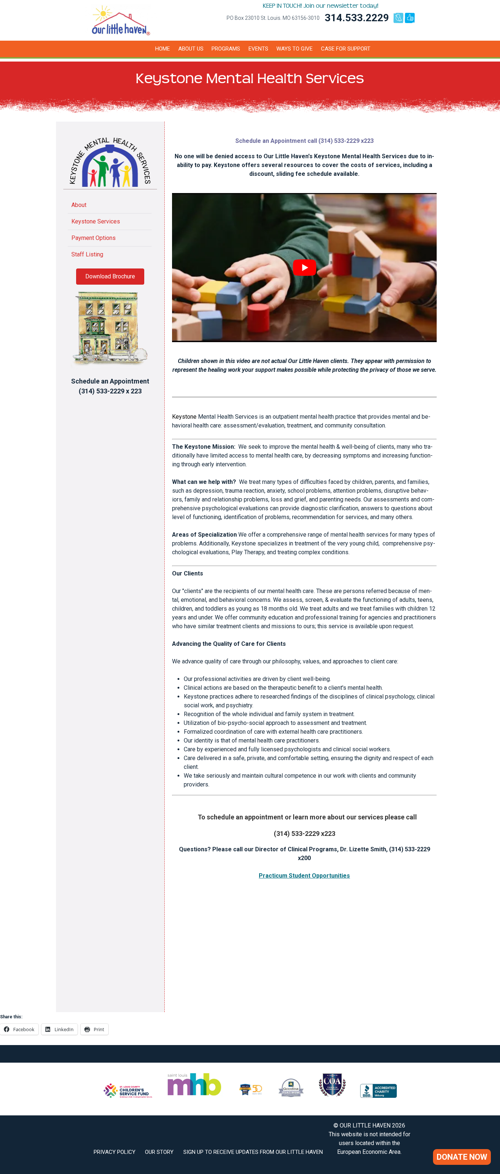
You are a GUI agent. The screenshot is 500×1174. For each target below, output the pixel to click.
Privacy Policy (114, 1152)
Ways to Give (294, 48)
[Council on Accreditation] (332, 1095)
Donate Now (462, 1157)
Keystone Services (95, 221)
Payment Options (93, 237)
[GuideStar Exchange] (291, 1095)
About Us (191, 48)
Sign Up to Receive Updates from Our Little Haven (253, 1152)
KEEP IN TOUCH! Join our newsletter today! (320, 6)
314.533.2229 (357, 18)
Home (162, 48)
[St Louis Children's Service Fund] (128, 1095)
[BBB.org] (378, 1095)
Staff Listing (87, 254)
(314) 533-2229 (101, 391)
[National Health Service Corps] (250, 1095)
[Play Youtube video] (304, 267)
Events (258, 48)
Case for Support (345, 48)
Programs (226, 48)
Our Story (159, 1152)
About (78, 204)
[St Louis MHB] (194, 1095)
